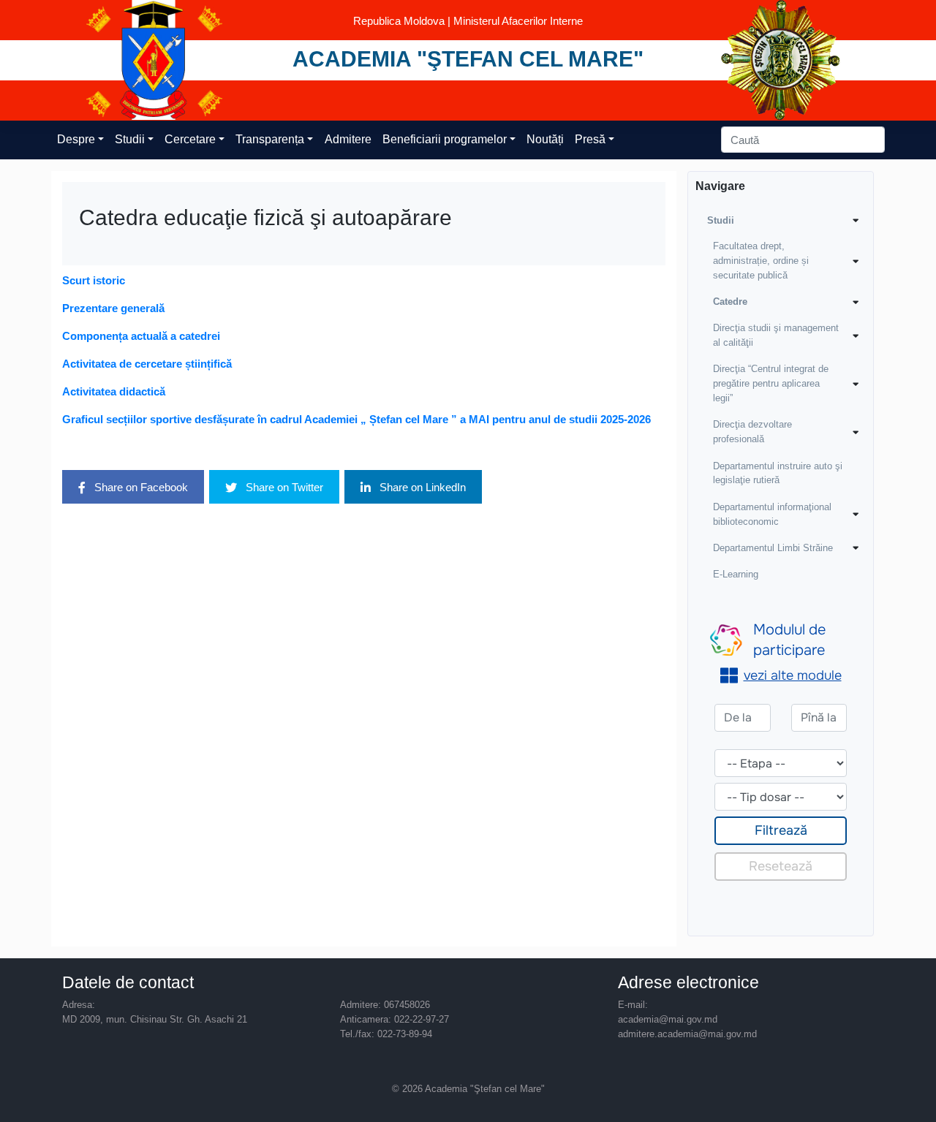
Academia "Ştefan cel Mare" (468, 58)
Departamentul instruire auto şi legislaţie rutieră (777, 473)
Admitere (348, 139)
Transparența (269, 139)
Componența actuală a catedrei (141, 336)
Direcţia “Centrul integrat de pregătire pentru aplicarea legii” (771, 383)
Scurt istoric (93, 280)
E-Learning (735, 574)
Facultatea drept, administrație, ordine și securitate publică (761, 260)
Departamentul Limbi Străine (773, 547)
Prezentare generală (113, 308)
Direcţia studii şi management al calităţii (776, 335)
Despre (76, 139)
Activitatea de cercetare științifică (147, 363)
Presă (590, 139)
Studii (130, 139)
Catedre (730, 301)
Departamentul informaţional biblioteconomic (772, 514)
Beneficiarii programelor (444, 139)
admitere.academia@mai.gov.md (687, 1033)
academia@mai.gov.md (667, 1019)
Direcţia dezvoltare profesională (752, 431)
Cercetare (190, 139)
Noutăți (545, 139)
